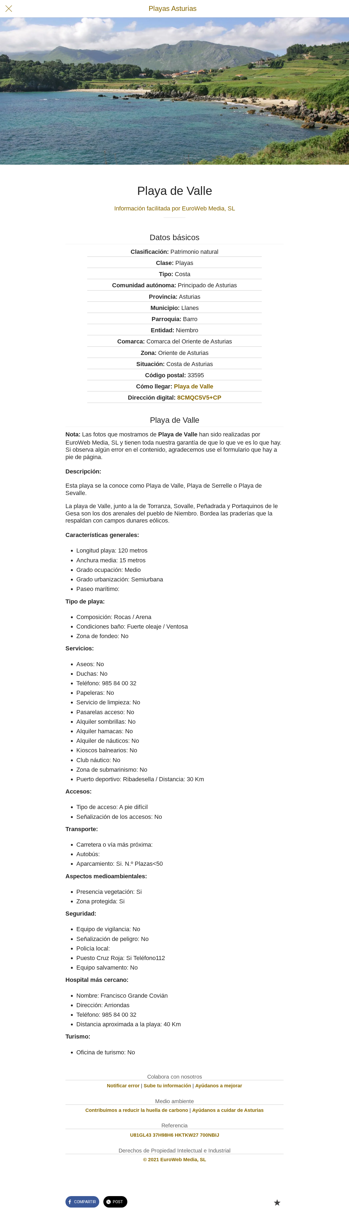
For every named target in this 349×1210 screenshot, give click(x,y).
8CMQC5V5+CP (199, 397)
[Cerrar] (8, 8)
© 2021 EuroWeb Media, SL (174, 1159)
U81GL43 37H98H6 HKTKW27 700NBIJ (174, 1135)
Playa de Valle (193, 386)
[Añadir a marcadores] (277, 1202)
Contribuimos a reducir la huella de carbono (136, 1110)
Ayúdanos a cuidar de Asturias (228, 1110)
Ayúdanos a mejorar (218, 1085)
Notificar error (123, 1085)
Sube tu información (167, 1085)
